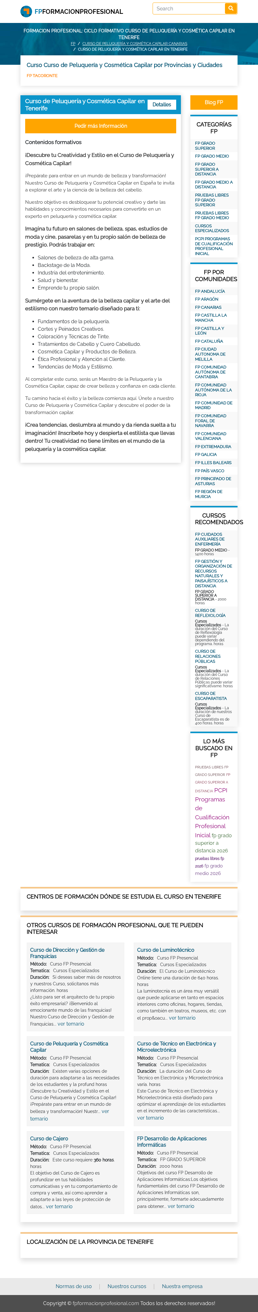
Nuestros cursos (127, 1286)
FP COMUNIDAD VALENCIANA (210, 436)
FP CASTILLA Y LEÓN (209, 331)
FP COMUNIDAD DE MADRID (214, 405)
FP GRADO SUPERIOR (205, 146)
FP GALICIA (206, 454)
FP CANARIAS (208, 307)
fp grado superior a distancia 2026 (213, 843)
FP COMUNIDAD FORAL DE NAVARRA (210, 420)
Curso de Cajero (49, 1139)
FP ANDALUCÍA (210, 291)
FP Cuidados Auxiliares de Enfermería (210, 539)
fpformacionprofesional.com (106, 1303)
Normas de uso (74, 1286)
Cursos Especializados (212, 228)
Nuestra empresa (182, 1286)
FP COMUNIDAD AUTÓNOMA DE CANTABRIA (210, 372)
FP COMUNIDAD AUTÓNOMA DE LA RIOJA (213, 390)
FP (73, 44)
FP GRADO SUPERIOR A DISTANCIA (207, 169)
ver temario (71, 1024)
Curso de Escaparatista (211, 696)
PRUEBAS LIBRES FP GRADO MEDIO (212, 215)
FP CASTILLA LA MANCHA (211, 318)
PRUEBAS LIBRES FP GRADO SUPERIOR (212, 200)
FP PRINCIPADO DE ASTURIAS (213, 481)
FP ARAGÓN (206, 299)
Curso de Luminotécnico (165, 950)
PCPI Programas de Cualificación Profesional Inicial (214, 246)
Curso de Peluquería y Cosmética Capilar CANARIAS (134, 44)
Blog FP (214, 102)
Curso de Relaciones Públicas (208, 656)
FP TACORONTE (42, 75)
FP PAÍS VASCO (209, 470)
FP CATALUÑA (209, 341)
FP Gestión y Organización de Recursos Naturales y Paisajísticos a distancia (213, 573)
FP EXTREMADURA (213, 446)
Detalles (162, 105)
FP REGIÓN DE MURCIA (208, 494)
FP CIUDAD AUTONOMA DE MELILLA (210, 354)
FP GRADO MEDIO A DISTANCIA (214, 185)
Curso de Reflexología (210, 613)
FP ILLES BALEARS (213, 462)
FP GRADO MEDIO (212, 156)
